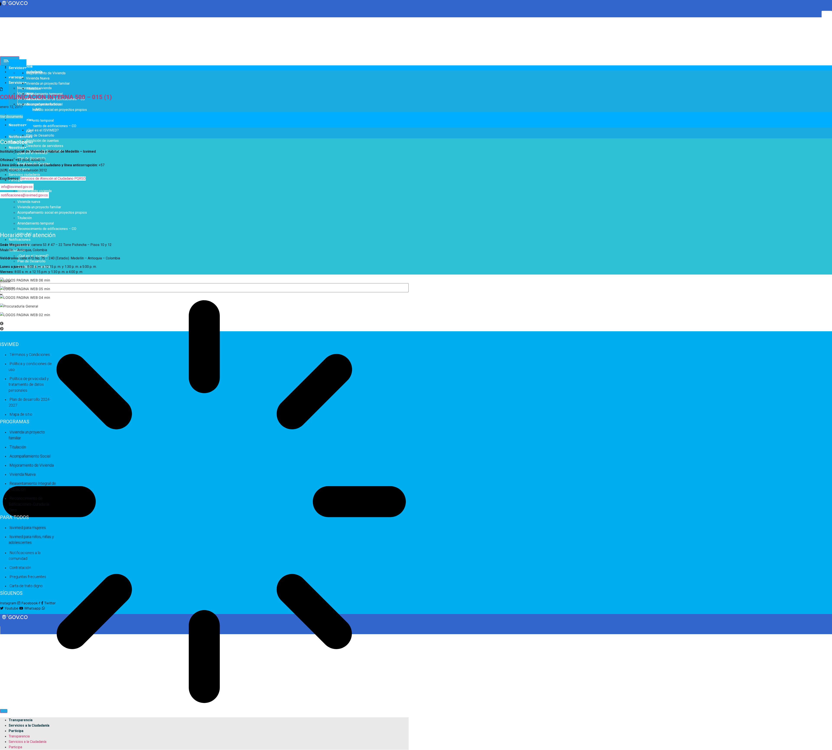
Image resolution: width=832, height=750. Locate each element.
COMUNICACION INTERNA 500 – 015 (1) (56, 97)
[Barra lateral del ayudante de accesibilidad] (827, 16)
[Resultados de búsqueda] (204, 502)
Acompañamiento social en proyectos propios (52, 110)
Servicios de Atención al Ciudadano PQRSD (53, 178)
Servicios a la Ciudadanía (29, 725)
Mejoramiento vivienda (34, 191)
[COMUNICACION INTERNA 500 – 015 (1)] (1, 89)
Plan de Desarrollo (31, 261)
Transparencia (20, 720)
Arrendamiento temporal (35, 120)
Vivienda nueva (28, 202)
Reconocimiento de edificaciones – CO (46, 126)
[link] (15, 619)
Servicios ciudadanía (24, 175)
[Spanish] (6, 19)
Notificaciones (20, 137)
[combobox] (204, 287)
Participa (16, 77)
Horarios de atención (27, 235)
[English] (2, 19)
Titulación (24, 218)
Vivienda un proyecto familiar (39, 207)
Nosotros (16, 147)
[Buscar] (3, 711)
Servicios (16, 83)
